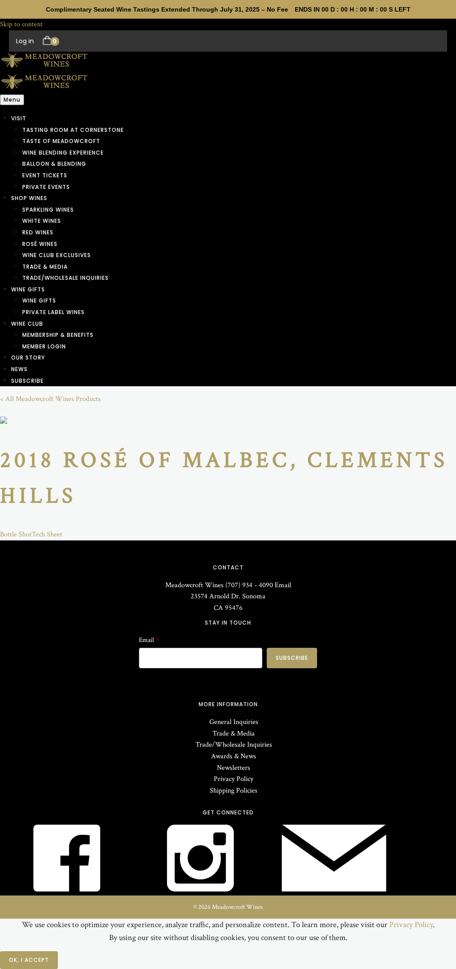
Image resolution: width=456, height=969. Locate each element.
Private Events (46, 187)
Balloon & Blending (54, 164)
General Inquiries (233, 722)
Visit (18, 118)
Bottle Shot (16, 534)
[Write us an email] (334, 889)
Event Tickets (44, 175)
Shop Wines (29, 198)
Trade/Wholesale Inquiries (65, 278)
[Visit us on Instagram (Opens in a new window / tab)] (200, 889)
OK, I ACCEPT (29, 960)
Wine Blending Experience (63, 152)
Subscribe (27, 380)
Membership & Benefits (58, 335)
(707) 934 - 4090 (249, 585)
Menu (12, 99)
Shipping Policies (233, 790)
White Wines (41, 221)
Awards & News (233, 756)
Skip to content (21, 24)
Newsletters (233, 768)
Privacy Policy (233, 779)
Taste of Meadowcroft (61, 141)
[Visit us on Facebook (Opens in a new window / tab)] (67, 889)
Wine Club (27, 323)
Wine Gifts (28, 289)
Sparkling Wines (48, 209)
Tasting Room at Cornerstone (73, 130)
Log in (25, 41)
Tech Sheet (47, 534)
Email (283, 585)
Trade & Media (45, 266)
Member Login (44, 346)
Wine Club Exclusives (56, 255)
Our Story (28, 357)
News (19, 369)
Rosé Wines (39, 244)
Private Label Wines (53, 312)
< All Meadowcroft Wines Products (50, 399)
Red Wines (37, 232)
